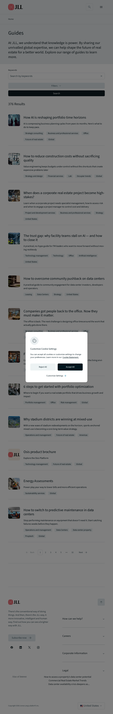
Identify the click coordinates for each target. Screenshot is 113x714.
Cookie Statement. (71, 357)
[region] (56, 357)
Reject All (43, 367)
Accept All (70, 367)
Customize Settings (56, 376)
